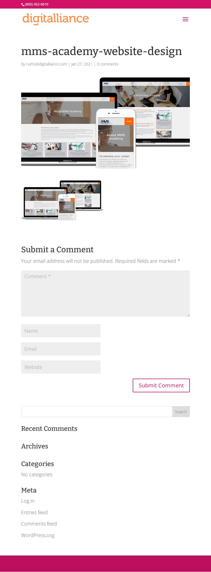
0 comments (108, 64)
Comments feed (39, 523)
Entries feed (34, 512)
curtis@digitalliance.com (46, 64)
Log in (28, 500)
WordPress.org (37, 535)
